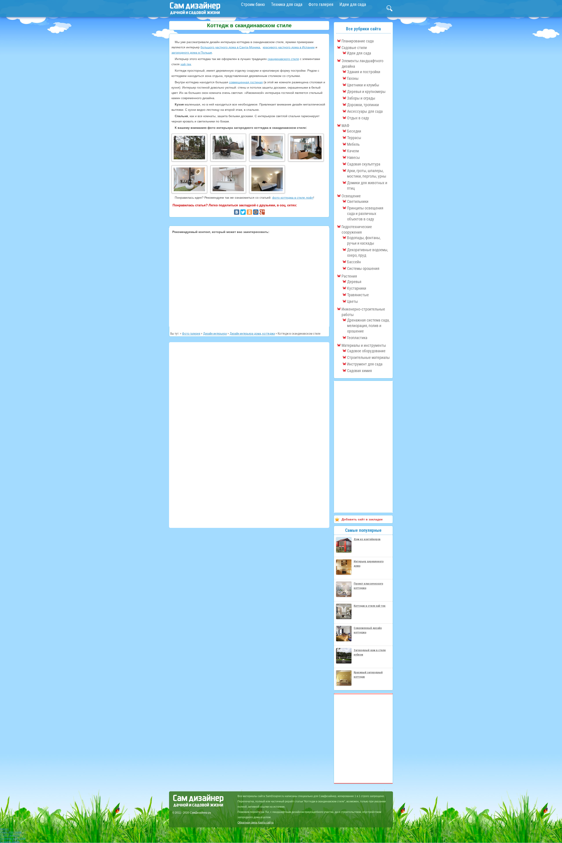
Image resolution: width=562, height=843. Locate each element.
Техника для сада (286, 4)
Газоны (352, 78)
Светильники (357, 201)
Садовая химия (359, 370)
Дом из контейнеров (367, 539)
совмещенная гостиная (246, 82)
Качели (353, 151)
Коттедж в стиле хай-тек (369, 605)
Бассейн (354, 262)
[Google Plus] (262, 212)
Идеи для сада (352, 4)
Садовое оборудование (366, 351)
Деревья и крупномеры (366, 91)
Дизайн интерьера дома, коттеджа (252, 333)
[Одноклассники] (249, 212)
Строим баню (253, 4)
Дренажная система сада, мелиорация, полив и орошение (368, 325)
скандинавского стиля (283, 59)
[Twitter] (243, 212)
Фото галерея (320, 4)
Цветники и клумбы (363, 85)
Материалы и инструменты (364, 345)
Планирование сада (358, 41)
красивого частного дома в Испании (289, 47)
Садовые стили (354, 47)
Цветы (352, 301)
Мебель (353, 144)
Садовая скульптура (363, 164)
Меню (4, 829)
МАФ (345, 125)
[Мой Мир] (255, 212)
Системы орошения (363, 268)
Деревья (354, 281)
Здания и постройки (363, 71)
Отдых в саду (358, 118)
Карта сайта (266, 822)
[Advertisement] (249, 279)
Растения (349, 276)
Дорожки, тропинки (363, 104)
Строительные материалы (368, 357)
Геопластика (357, 337)
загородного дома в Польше (191, 52)
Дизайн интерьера (215, 333)
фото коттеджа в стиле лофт (292, 197)
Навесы (353, 157)
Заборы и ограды (361, 98)
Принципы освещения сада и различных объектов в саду (365, 213)
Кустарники (356, 288)
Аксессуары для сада (365, 111)
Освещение (351, 196)
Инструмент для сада (364, 364)
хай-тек (185, 64)
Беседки (354, 131)
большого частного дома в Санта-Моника (230, 47)
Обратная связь (248, 822)
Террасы (354, 137)
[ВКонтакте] (236, 212)
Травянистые (358, 295)
